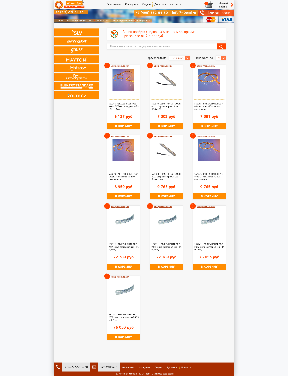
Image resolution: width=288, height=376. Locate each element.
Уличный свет (102, 20)
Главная (60, 20)
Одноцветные (143, 20)
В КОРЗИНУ (123, 126)
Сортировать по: (156, 58)
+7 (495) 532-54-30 (151, 12)
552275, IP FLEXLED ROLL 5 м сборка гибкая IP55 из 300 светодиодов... (209, 177)
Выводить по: (205, 58)
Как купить (131, 4)
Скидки (146, 4)
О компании (114, 4)
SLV (91, 20)
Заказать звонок (219, 13)
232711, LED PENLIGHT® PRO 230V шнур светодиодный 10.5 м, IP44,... (167, 247)
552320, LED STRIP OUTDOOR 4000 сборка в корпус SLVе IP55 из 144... (166, 177)
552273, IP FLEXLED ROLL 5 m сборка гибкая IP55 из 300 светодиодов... (123, 177)
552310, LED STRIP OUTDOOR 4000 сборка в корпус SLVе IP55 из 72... (166, 106)
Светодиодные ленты (123, 20)
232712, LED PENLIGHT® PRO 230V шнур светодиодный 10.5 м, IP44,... (124, 247)
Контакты (175, 4)
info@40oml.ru (184, 12)
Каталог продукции (76, 20)
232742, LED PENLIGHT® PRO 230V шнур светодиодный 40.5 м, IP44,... (209, 247)
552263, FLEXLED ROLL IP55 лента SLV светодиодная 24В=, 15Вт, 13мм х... (124, 106)
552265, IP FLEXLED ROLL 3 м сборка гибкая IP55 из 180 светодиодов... (209, 106)
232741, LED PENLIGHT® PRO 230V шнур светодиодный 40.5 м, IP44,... (124, 317)
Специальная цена (120, 66)
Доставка (160, 4)
